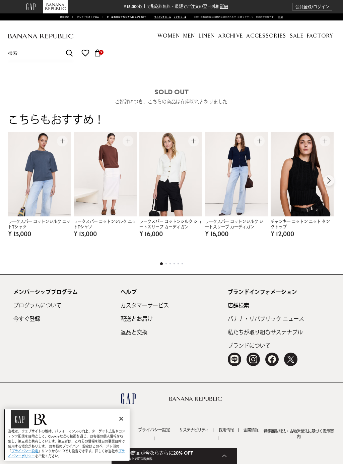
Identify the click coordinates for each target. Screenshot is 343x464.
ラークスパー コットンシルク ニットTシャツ (39, 224)
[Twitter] (290, 359)
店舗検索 (238, 305)
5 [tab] (178, 263)
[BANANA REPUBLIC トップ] (40, 36)
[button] (312, 7)
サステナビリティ (194, 430)
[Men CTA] (179, 17)
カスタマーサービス (145, 305)
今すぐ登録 (26, 319)
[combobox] (40, 53)
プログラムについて (37, 305)
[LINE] (234, 359)
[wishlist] (85, 53)
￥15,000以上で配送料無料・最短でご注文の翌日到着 (175, 7)
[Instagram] (253, 359)
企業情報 (251, 430)
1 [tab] (161, 263)
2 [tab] (166, 263)
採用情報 (226, 430)
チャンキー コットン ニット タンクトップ (300, 224)
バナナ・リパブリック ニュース (266, 319)
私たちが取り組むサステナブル (265, 332)
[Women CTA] (161, 17)
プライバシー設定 (154, 430)
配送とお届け (137, 319)
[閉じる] (121, 418)
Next (329, 180)
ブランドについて (249, 346)
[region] (67, 435)
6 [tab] (182, 263)
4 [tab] (174, 263)
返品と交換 (134, 332)
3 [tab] (170, 263)
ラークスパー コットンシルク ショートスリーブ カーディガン (170, 224)
